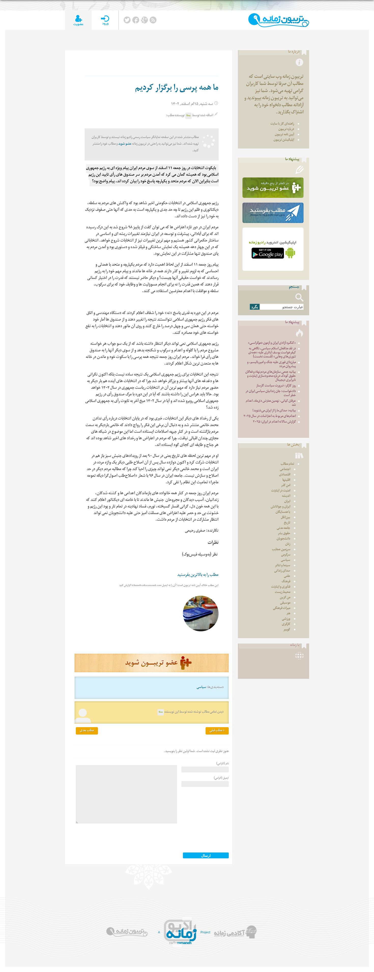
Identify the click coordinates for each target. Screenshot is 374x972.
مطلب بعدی (87, 731)
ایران (287, 501)
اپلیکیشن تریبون (284, 140)
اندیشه (286, 496)
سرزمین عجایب (281, 549)
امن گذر (285, 485)
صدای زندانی (282, 571)
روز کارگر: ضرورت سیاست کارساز (276, 386)
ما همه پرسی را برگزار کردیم (177, 89)
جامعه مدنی (283, 528)
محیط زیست (282, 592)
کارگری (286, 624)
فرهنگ (286, 582)
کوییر (286, 630)
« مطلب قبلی (217, 731)
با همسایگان (283, 512)
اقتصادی (284, 475)
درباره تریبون (286, 129)
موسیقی (285, 603)
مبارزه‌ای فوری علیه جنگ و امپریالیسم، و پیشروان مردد (271, 364)
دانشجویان (283, 539)
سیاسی (201, 687)
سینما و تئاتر (282, 566)
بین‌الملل (285, 517)
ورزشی (286, 619)
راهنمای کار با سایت (282, 124)
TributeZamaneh (278, 20)
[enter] (105, 20)
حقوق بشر (284, 533)
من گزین (285, 598)
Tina (188, 116)
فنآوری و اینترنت (280, 587)
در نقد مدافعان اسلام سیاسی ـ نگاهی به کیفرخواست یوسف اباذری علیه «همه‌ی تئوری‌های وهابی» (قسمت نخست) (272, 353)
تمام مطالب (287, 464)
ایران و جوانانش (280, 507)
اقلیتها (286, 480)
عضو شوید (125, 144)
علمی (287, 576)
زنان (287, 544)
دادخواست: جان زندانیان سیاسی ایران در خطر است (271, 393)
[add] (78, 20)
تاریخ (287, 523)
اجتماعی (285, 469)
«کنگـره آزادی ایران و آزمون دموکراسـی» (272, 343)
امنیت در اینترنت (280, 491)
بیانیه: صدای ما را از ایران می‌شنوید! (274, 411)
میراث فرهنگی (281, 608)
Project (205, 932)
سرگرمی (285, 555)
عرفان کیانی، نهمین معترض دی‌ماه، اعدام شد (271, 403)
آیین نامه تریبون (284, 135)
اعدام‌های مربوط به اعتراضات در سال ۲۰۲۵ (269, 416)
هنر (288, 614)
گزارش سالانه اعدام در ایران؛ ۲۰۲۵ (274, 422)
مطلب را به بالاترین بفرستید (198, 575)
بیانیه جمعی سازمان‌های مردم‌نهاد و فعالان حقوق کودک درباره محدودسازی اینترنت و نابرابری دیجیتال (270, 376)
